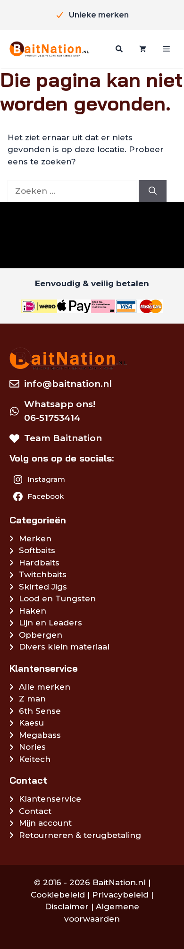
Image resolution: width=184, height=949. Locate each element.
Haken (32, 611)
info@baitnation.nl (68, 383)
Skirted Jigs (43, 586)
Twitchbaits (43, 574)
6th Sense (40, 711)
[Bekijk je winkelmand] (141, 49)
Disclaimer (67, 906)
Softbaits (37, 550)
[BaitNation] (49, 48)
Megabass (40, 735)
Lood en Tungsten (57, 598)
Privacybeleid (120, 894)
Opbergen (40, 635)
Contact (35, 811)
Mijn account (45, 823)
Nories (32, 747)
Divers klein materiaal (64, 646)
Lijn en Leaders (50, 622)
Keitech (34, 759)
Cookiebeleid (58, 894)
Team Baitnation (63, 438)
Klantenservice (50, 799)
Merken (35, 538)
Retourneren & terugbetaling (80, 835)
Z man (32, 698)
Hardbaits (39, 562)
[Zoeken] (118, 49)
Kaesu (31, 722)
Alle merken (44, 687)
